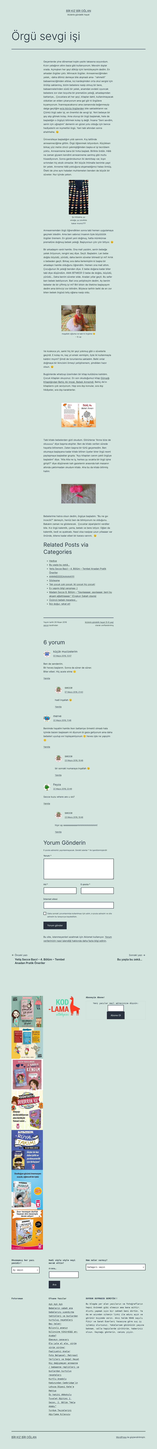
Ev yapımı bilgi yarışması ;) (63, 588)
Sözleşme (54, 580)
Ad (45, 884)
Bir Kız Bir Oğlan (78, 11)
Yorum (47, 856)
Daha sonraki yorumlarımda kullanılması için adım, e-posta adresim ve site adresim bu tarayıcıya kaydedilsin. (79, 915)
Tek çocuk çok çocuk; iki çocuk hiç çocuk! (72, 584)
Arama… (52, 1268)
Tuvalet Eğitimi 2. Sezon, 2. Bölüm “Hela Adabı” (62, 1402)
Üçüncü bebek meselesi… (63, 600)
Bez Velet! (55, 1324)
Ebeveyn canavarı (59, 1339)
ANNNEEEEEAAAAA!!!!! (61, 576)
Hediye (53, 561)
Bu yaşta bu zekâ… (59, 564)
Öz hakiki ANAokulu (60, 1394)
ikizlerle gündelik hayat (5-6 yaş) (99, 622)
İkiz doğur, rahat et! (59, 604)
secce (46, 625)
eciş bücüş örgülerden (72, 108)
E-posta (85, 884)
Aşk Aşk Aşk (56, 1304)
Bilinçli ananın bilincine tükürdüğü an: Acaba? (63, 1332)
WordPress (121, 1437)
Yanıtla (46, 678)
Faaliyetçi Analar (59, 1351)
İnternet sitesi (50, 899)
